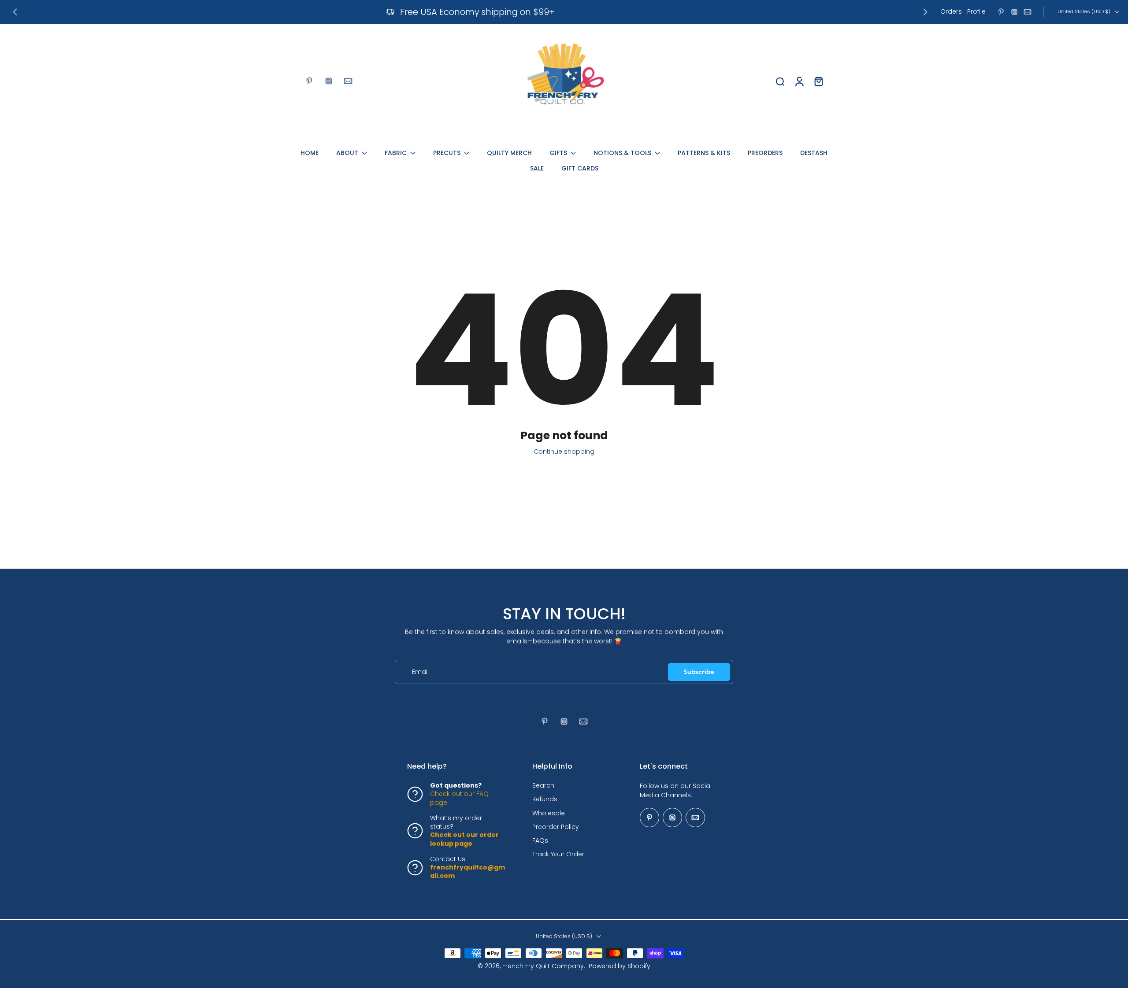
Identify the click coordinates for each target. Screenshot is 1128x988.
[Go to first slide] (925, 12)
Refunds (544, 799)
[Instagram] (1014, 12)
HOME (310, 152)
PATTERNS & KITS (704, 152)
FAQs (540, 840)
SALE (537, 168)
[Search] (780, 81)
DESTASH (813, 152)
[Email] (1027, 12)
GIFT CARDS (579, 168)
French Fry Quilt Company (543, 966)
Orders (951, 11)
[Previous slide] (15, 12)
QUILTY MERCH (509, 152)
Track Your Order (558, 854)
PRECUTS (446, 152)
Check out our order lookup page (464, 838)
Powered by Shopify (619, 966)
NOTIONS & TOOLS (622, 152)
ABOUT (347, 152)
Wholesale (548, 813)
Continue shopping (564, 451)
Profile (976, 11)
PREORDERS (765, 152)
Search (543, 785)
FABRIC (396, 152)
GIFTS (558, 152)
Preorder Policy (555, 827)
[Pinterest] (1001, 12)
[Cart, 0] (818, 81)
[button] (456, 766)
